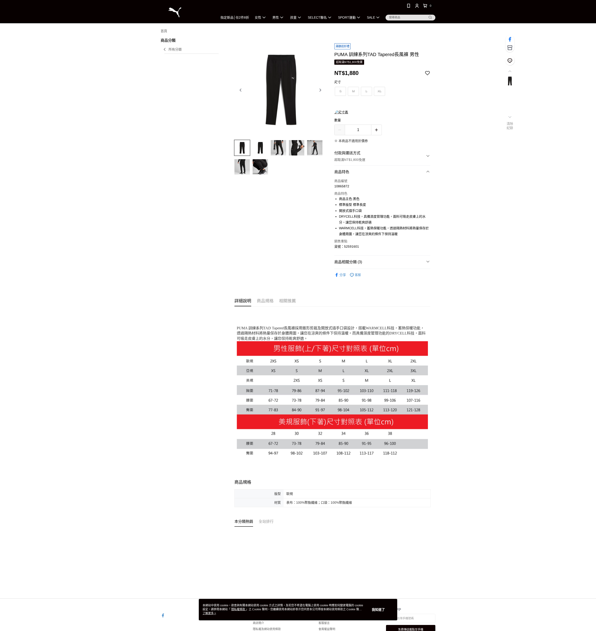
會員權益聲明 (326, 629)
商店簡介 (258, 623)
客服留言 (324, 623)
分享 (342, 275)
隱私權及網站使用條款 (267, 629)
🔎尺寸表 (341, 112)
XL (380, 91)
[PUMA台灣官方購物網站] (186, 12)
